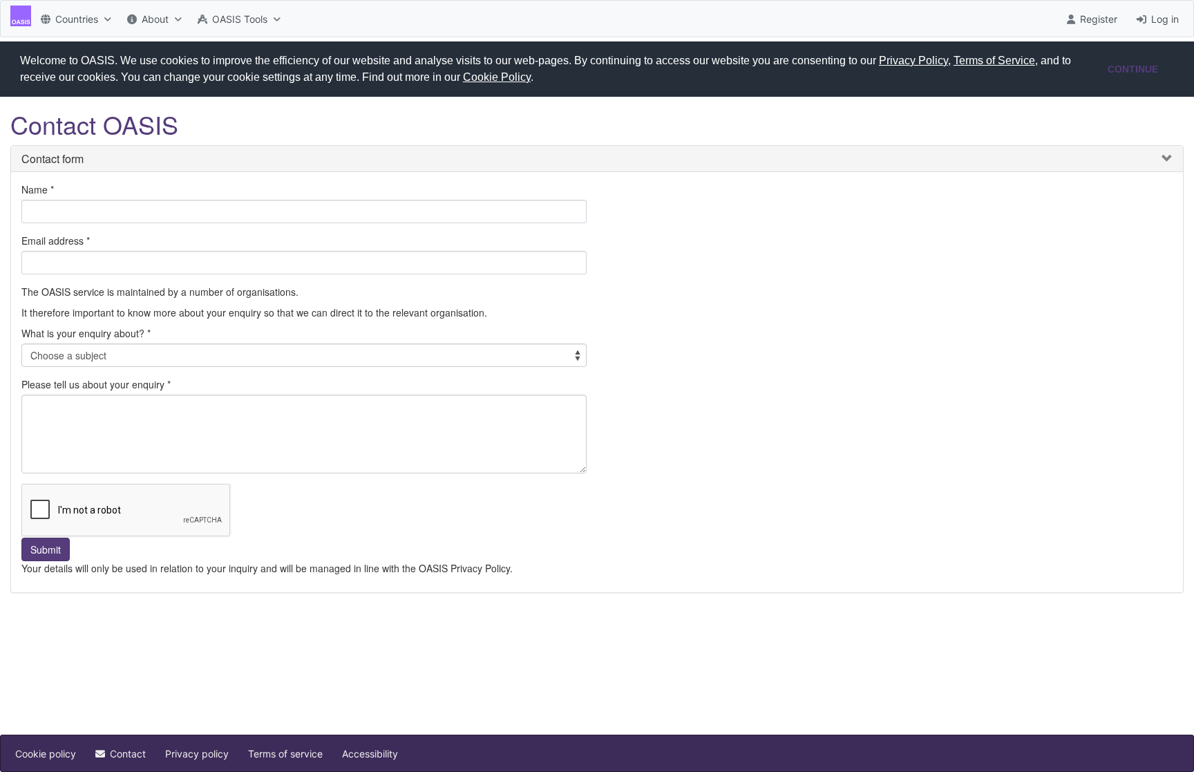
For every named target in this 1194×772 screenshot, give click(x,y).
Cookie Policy (497, 77)
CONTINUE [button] (1133, 69)
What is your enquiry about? (82, 333)
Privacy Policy (913, 60)
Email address (52, 240)
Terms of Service (994, 60)
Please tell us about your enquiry (92, 384)
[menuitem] (74, 19)
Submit (45, 549)
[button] (538, 79)
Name (34, 189)
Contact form (52, 159)
